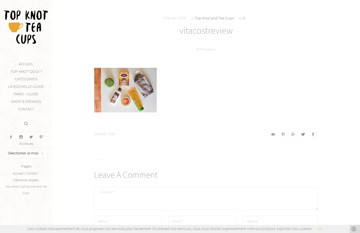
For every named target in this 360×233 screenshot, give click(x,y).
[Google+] (293, 134)
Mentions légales (26, 180)
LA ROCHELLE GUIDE (26, 87)
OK (319, 229)
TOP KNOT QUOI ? (26, 72)
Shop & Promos (26, 102)
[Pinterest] (283, 134)
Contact (26, 109)
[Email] (273, 134)
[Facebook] (313, 134)
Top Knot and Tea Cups (214, 18)
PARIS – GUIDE (26, 94)
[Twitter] (303, 134)
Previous (207, 49)
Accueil (26, 64)
